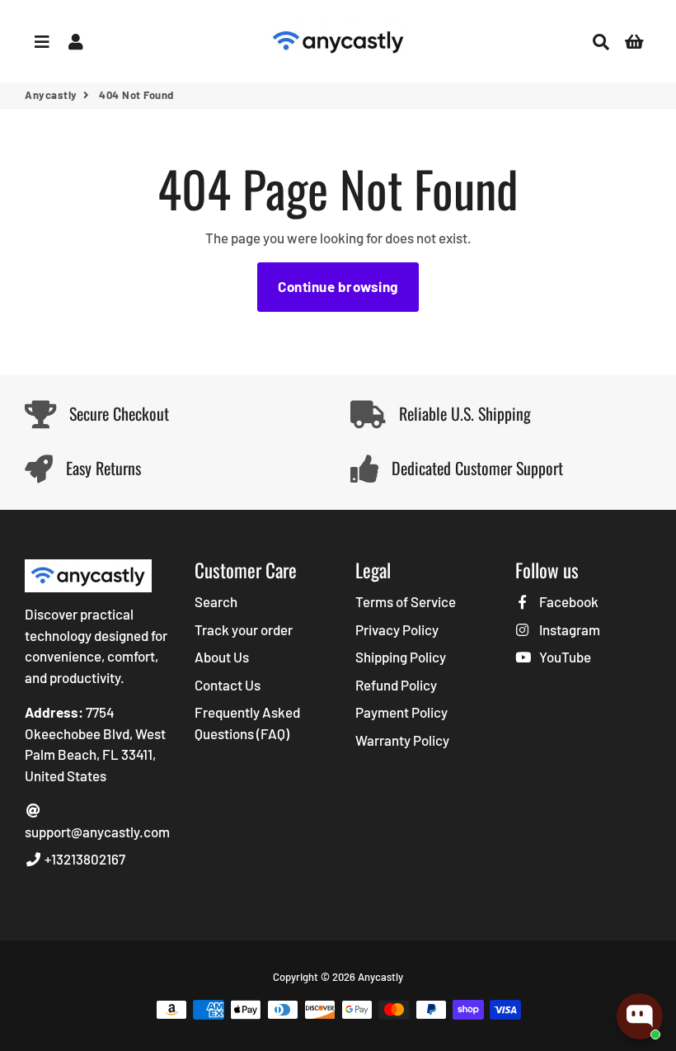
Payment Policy (401, 712)
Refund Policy (396, 684)
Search (216, 601)
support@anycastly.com (97, 831)
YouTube (563, 656)
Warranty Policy (402, 740)
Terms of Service (405, 601)
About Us (222, 656)
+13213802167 (83, 859)
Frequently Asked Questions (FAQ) (247, 723)
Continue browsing (338, 286)
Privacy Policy (397, 629)
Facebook (567, 601)
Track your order (244, 629)
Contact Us (228, 684)
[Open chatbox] (640, 1016)
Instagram (568, 629)
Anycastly (51, 94)
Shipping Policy (400, 656)
